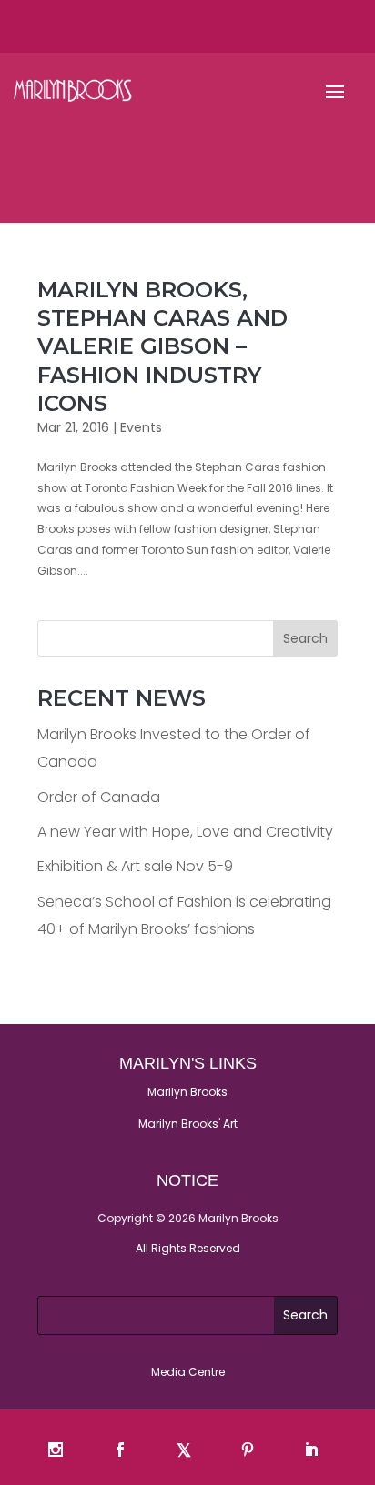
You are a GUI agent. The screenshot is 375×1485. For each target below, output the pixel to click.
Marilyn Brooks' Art (188, 1123)
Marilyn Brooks (187, 1091)
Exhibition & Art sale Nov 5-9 (135, 866)
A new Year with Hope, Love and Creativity (185, 831)
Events (141, 427)
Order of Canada (98, 797)
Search (305, 638)
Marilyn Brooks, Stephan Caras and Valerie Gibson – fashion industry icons (162, 346)
